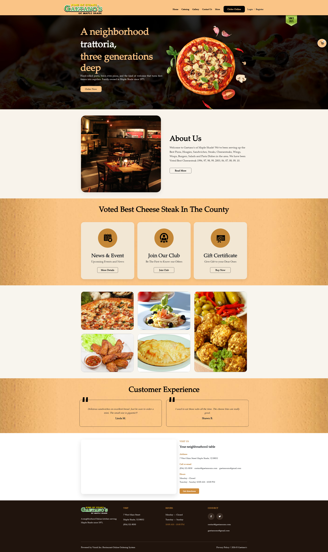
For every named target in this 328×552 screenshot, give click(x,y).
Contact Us (207, 9)
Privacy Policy (223, 547)
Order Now (91, 89)
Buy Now (220, 270)
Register (259, 9)
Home (175, 9)
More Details (107, 270)
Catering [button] (185, 9)
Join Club (164, 270)
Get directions (189, 491)
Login (250, 9)
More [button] (217, 9)
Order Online (234, 9)
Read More (180, 170)
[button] (83, 413)
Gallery (195, 9)
